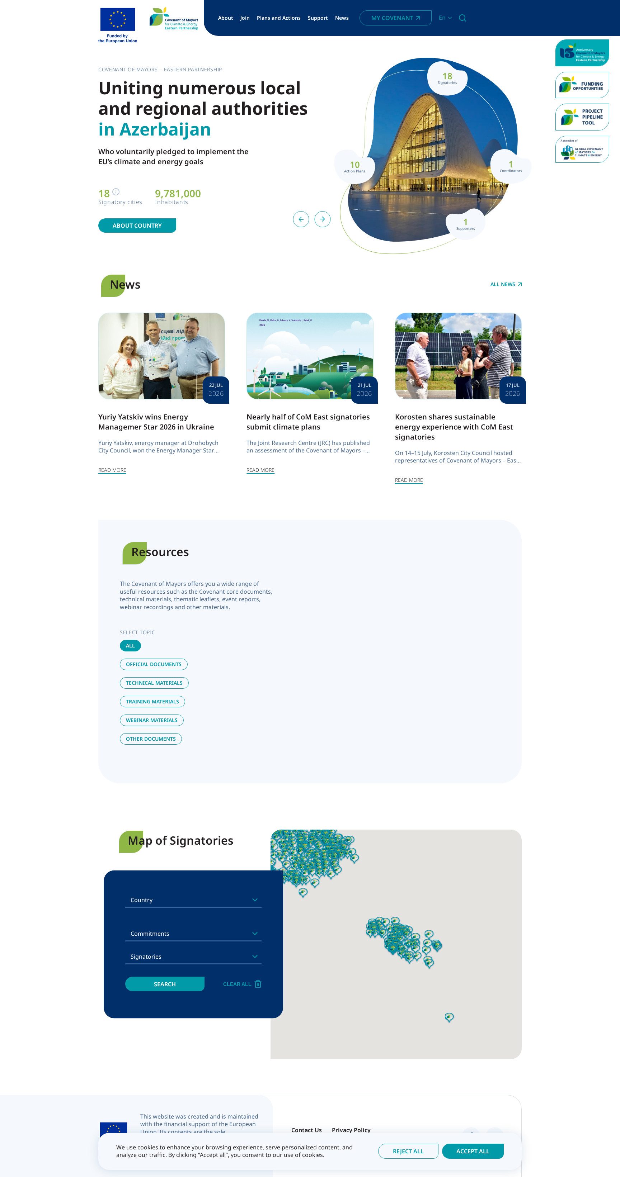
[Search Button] (462, 18)
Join (245, 18)
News (342, 18)
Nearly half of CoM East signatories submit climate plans (308, 422)
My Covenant (392, 18)
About (225, 18)
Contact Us (306, 1130)
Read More (112, 469)
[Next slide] (323, 219)
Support (318, 18)
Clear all (237, 984)
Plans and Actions (279, 18)
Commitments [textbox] (150, 933)
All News (502, 284)
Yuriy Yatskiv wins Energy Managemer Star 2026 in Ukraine (156, 422)
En (442, 18)
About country (137, 225)
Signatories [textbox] (146, 956)
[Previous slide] (301, 219)
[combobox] (193, 899)
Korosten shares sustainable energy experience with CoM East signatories (454, 427)
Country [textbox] (141, 899)
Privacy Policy (351, 1130)
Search (165, 984)
